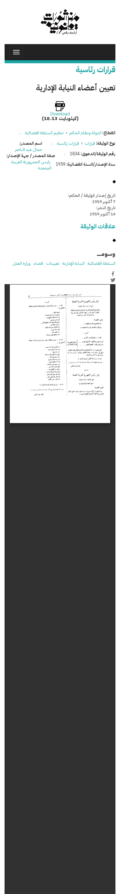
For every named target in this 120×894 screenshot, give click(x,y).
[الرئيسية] (60, 22)
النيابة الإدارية (73, 263)
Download (60, 114)
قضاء (38, 263)
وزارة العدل (21, 263)
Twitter (112, 280)
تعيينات (52, 263)
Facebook (112, 273)
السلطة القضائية (101, 263)
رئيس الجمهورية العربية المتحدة (31, 165)
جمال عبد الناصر (28, 149)
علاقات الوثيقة (97, 226)
